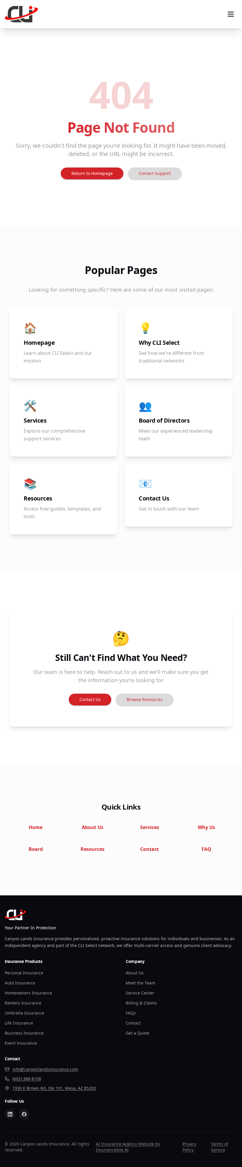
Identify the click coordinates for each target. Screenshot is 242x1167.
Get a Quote (137, 1033)
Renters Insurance (23, 1003)
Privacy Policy (189, 1147)
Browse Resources (145, 699)
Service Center (140, 993)
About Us (135, 973)
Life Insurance (19, 1023)
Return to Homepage (92, 173)
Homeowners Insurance (28, 993)
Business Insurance (24, 1033)
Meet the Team (140, 983)
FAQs (131, 1013)
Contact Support (155, 173)
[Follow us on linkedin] (10, 1114)
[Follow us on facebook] (24, 1114)
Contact (133, 1023)
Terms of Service (219, 1147)
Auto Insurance (20, 983)
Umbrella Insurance (24, 1013)
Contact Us (90, 699)
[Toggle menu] (230, 14)
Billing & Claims (141, 1003)
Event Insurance (21, 1043)
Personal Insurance (24, 973)
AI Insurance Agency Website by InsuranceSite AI (128, 1147)
